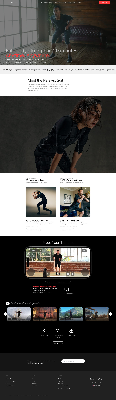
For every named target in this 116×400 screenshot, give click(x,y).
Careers (34, 386)
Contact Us (61, 381)
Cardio (28, 303)
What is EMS (9, 379)
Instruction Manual (63, 386)
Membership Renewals (64, 388)
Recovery (35, 303)
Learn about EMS (32, 230)
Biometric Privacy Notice (44, 394)
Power (13, 303)
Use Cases (38, 2)
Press (33, 381)
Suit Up (104, 2)
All (7, 303)
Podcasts (34, 383)
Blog (74, 2)
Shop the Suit (57, 343)
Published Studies (10, 381)
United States (97, 385)
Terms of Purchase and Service (27, 394)
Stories (79, 2)
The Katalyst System (60, 2)
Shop (69, 2)
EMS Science (48, 2)
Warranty (60, 383)
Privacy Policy (36, 394)
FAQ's (59, 379)
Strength (21, 303)
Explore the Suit (66, 230)
